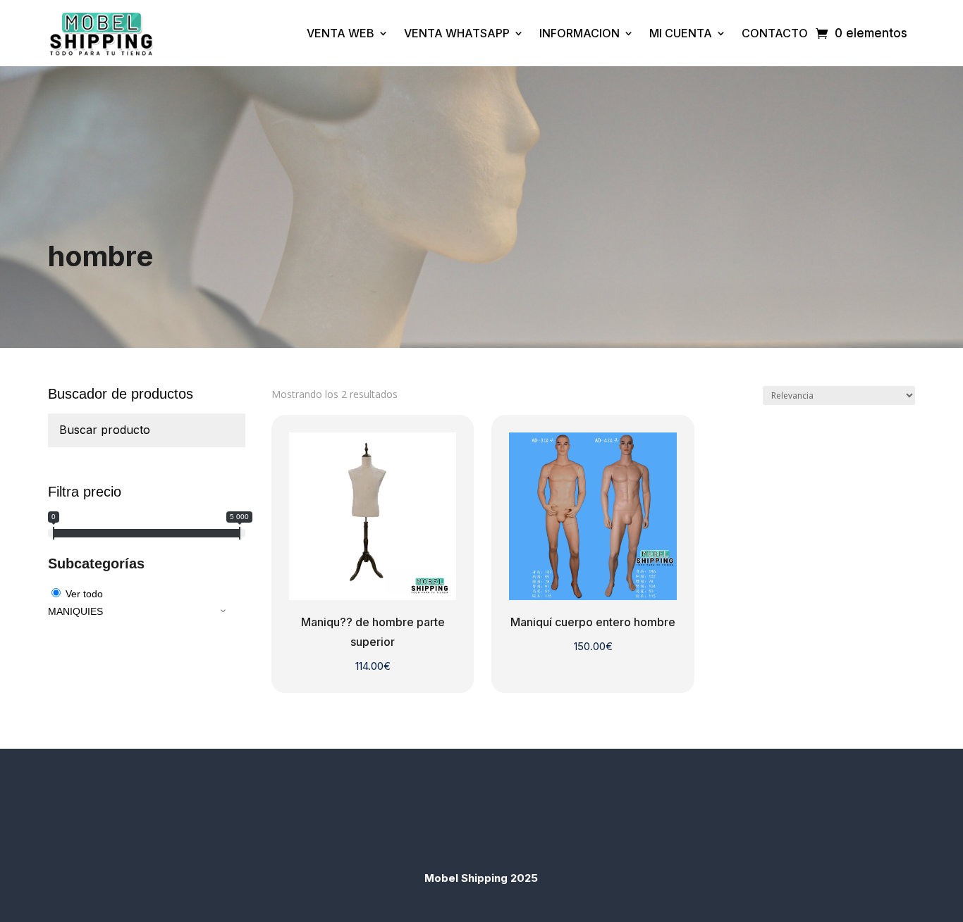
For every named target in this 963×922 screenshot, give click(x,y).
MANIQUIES (75, 611)
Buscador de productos (120, 393)
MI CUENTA (680, 33)
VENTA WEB (340, 33)
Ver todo (84, 593)
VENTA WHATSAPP (457, 33)
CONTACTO (775, 33)
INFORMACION (579, 33)
